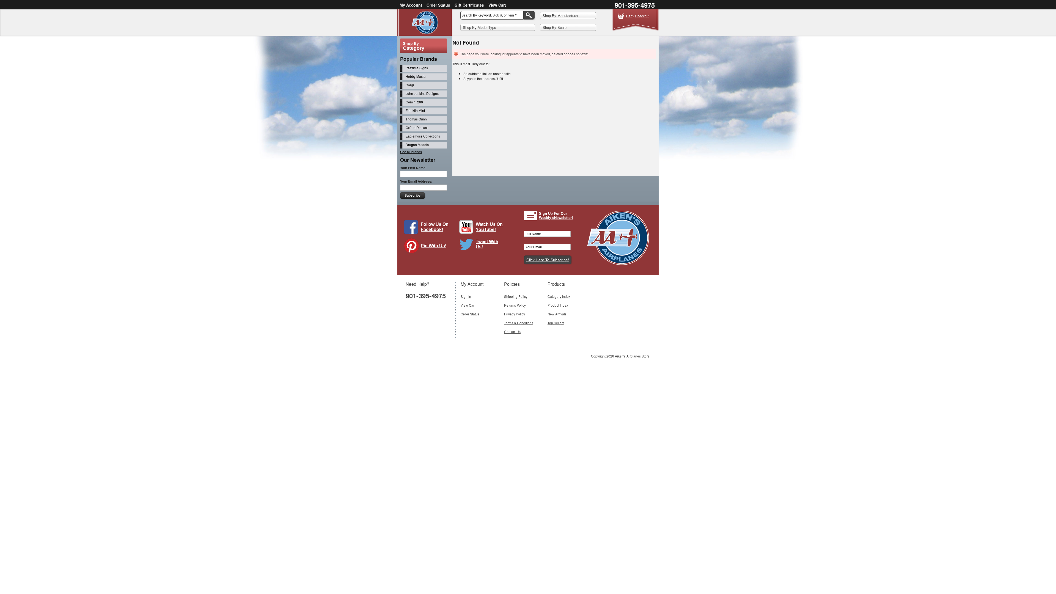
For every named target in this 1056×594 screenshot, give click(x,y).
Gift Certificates (469, 5)
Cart (629, 15)
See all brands (411, 151)
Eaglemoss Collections (423, 136)
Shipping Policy (515, 296)
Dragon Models (417, 144)
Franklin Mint (415, 110)
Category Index (559, 296)
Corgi (410, 84)
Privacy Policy (514, 314)
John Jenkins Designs (422, 93)
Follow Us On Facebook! (435, 227)
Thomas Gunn (416, 119)
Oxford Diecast (417, 127)
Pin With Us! (433, 245)
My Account (411, 5)
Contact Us (512, 331)
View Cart (497, 5)
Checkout (642, 15)
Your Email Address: (416, 181)
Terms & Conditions (518, 322)
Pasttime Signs (417, 67)
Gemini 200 (414, 102)
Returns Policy (515, 305)
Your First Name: (413, 167)
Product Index (558, 305)
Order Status (438, 5)
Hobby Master (416, 76)
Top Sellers (556, 322)
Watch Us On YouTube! (489, 227)
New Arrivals (557, 314)
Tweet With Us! (487, 244)
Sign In (466, 296)
